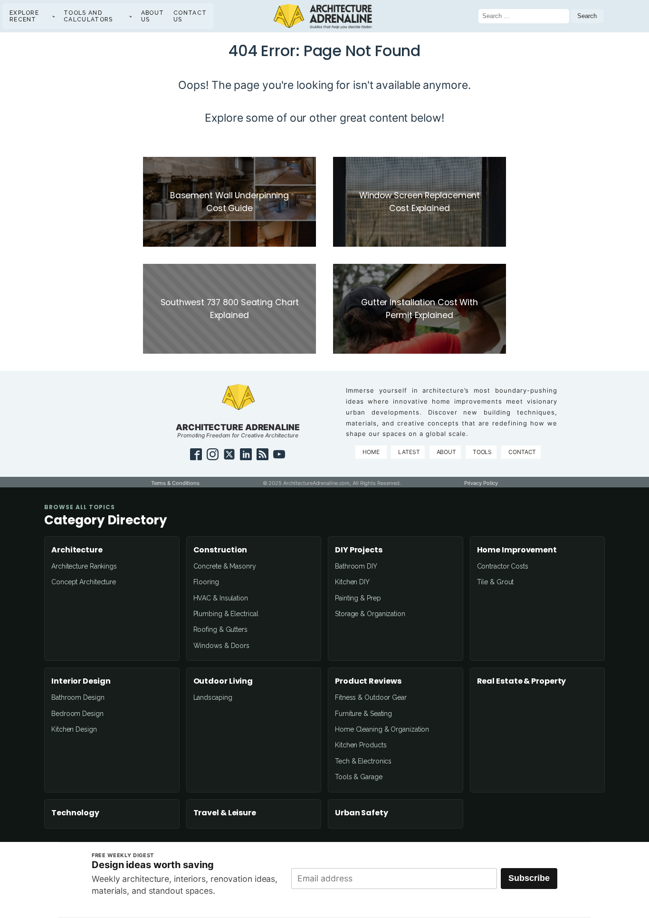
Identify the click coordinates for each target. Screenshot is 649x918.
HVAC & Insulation (220, 598)
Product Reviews (368, 681)
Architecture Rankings (84, 566)
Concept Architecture (83, 582)
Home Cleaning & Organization (382, 729)
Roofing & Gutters (220, 629)
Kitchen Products (360, 745)
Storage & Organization (370, 614)
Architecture (77, 550)
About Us (152, 16)
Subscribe (529, 878)
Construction (220, 550)
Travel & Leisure (224, 813)
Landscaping (212, 697)
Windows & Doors (221, 645)
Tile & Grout (495, 582)
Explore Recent (24, 16)
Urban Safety (361, 813)
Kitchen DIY (352, 582)
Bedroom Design (77, 713)
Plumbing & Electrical (225, 614)
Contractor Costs (502, 566)
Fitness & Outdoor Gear (371, 697)
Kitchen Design (74, 729)
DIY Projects (358, 550)
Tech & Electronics (363, 761)
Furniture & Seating (363, 713)
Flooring (206, 582)
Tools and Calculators (88, 16)
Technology (75, 813)
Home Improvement (517, 550)
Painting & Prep (358, 598)
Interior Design (81, 681)
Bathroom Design (78, 697)
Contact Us (190, 16)
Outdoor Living (223, 681)
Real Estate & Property (521, 681)
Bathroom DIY (356, 566)
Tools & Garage (358, 777)
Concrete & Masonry (224, 566)
